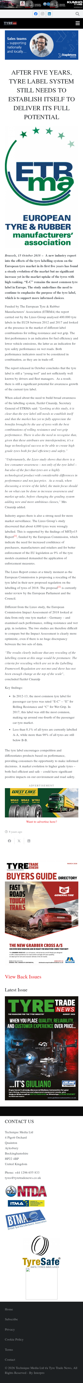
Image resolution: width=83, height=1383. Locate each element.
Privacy (10, 1329)
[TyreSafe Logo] (41, 1252)
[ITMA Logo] (41, 1203)
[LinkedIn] (49, 13)
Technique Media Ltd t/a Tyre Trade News (44, 1368)
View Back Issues (23, 976)
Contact (10, 1359)
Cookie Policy (14, 1339)
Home (9, 1309)
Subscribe (11, 1319)
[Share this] (9, 841)
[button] (77, 14)
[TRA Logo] (41, 1284)
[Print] (41, 1191)
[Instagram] (42, 13)
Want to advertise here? (41, 821)
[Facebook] (35, 13)
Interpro (39, 1372)
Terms (9, 1349)
